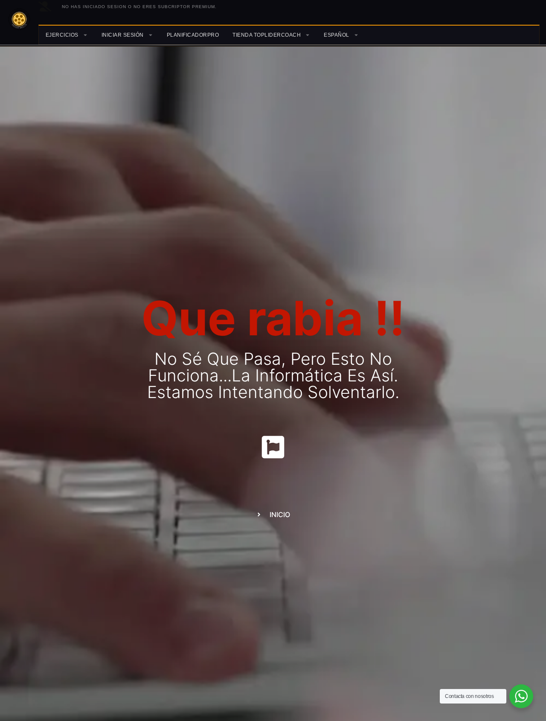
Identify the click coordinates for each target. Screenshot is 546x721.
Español (336, 35)
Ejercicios (62, 35)
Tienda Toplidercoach (266, 35)
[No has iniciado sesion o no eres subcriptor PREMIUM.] (44, 6)
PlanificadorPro (193, 35)
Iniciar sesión (123, 35)
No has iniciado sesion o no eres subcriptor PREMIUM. (139, 6)
